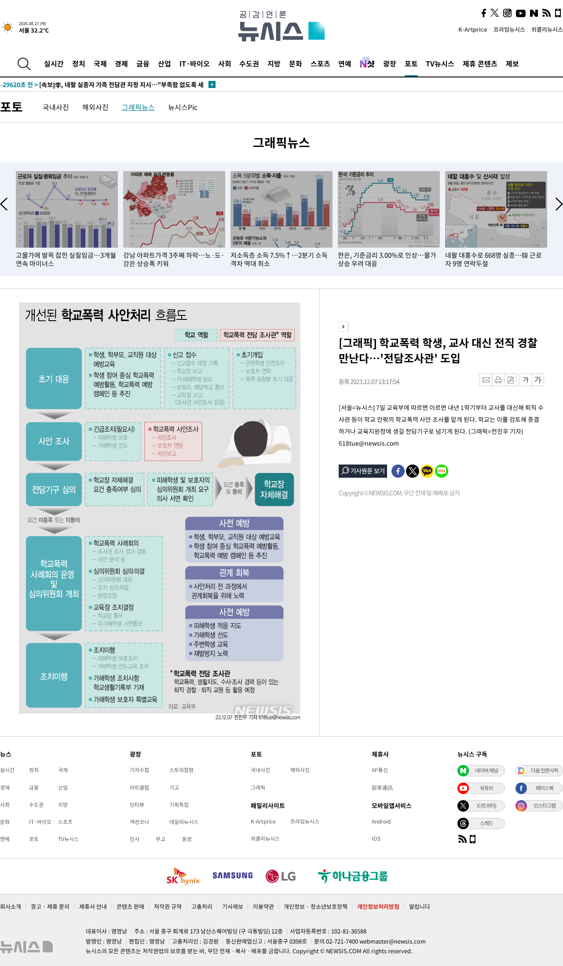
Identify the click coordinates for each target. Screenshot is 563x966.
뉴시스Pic (182, 107)
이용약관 (263, 906)
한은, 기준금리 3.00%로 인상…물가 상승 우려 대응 (387, 259)
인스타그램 (545, 805)
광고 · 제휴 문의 (50, 906)
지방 (274, 63)
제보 (512, 63)
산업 (164, 63)
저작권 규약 (168, 906)
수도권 (249, 63)
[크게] (538, 379)
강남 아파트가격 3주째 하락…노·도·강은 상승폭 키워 (173, 259)
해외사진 (95, 107)
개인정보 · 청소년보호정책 (315, 906)
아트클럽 (139, 787)
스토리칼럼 (181, 770)
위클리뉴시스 (547, 29)
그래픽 (258, 787)
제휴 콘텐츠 (480, 63)
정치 (78, 63)
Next (559, 204)
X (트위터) (486, 805)
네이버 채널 (486, 770)
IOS (376, 838)
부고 (160, 839)
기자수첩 (139, 770)
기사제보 (232, 906)
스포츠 (320, 63)
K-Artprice (472, 29)
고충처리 (201, 906)
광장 (389, 63)
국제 (100, 63)
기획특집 (179, 805)
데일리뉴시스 (183, 822)
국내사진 (56, 107)
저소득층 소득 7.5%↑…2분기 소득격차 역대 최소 (279, 259)
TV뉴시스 (440, 63)
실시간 (54, 63)
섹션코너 (139, 822)
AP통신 (380, 770)
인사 (134, 839)
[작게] (525, 379)
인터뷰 (137, 805)
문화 (295, 63)
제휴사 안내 (93, 906)
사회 (224, 63)
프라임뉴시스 (509, 29)
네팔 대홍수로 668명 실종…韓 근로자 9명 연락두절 (493, 259)
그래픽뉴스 (138, 107)
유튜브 (486, 788)
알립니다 (419, 906)
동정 (187, 839)
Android (381, 821)
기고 (174, 787)
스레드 (486, 823)
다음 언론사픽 (544, 770)
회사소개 (10, 906)
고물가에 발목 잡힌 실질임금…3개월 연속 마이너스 (66, 259)
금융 (143, 63)
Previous (3, 204)
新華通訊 (382, 787)
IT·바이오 (194, 63)
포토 (411, 63)
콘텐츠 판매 (130, 906)
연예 (344, 63)
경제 (121, 63)
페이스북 (544, 788)
